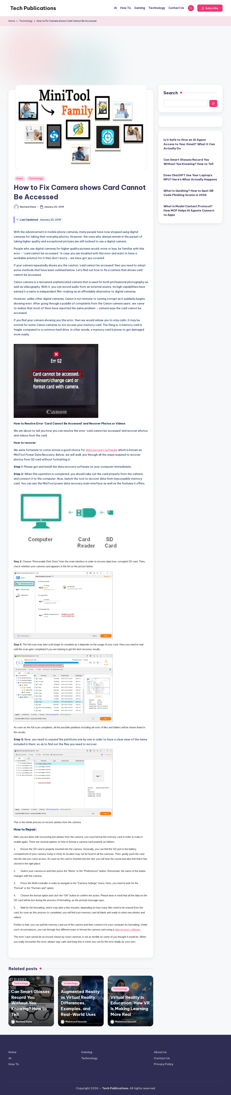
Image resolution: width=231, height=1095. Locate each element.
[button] (210, 8)
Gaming (86, 1052)
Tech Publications (33, 8)
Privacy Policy (163, 1064)
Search (171, 92)
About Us (160, 1052)
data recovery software (101, 450)
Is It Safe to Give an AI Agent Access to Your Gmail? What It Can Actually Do (189, 144)
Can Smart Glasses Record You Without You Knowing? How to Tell (30, 1003)
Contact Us (162, 1058)
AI (9, 1058)
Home (19, 178)
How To (13, 1064)
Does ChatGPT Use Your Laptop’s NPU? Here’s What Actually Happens (190, 177)
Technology (36, 178)
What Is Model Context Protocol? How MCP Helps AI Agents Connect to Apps (189, 210)
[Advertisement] (115, 51)
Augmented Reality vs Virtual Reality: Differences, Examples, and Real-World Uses (80, 1003)
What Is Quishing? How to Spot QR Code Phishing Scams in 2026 (189, 193)
